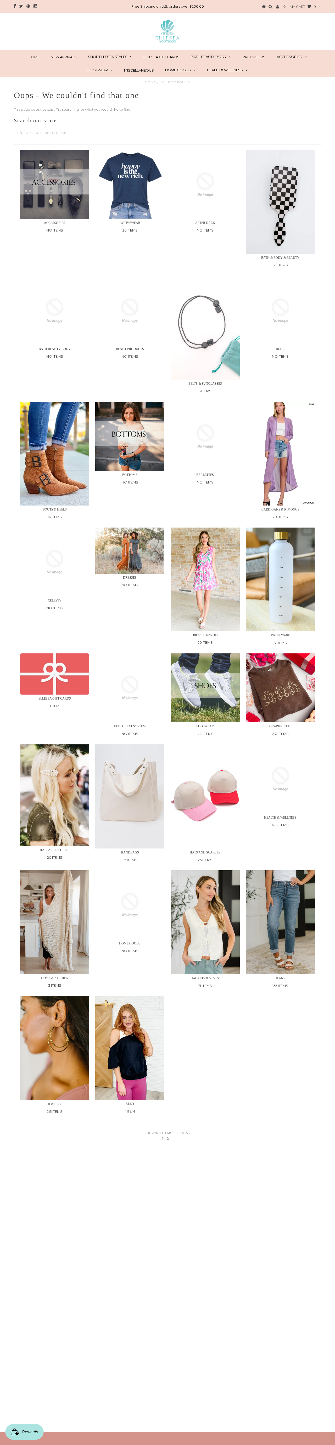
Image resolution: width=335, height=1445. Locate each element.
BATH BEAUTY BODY (209, 57)
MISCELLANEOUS (139, 70)
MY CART (303, 6)
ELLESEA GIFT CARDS (161, 57)
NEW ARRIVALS (64, 57)
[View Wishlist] (284, 7)
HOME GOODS (178, 70)
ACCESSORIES (289, 57)
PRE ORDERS (254, 57)
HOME (34, 57)
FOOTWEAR (97, 70)
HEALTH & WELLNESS (225, 70)
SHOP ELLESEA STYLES (107, 57)
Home (150, 82)
